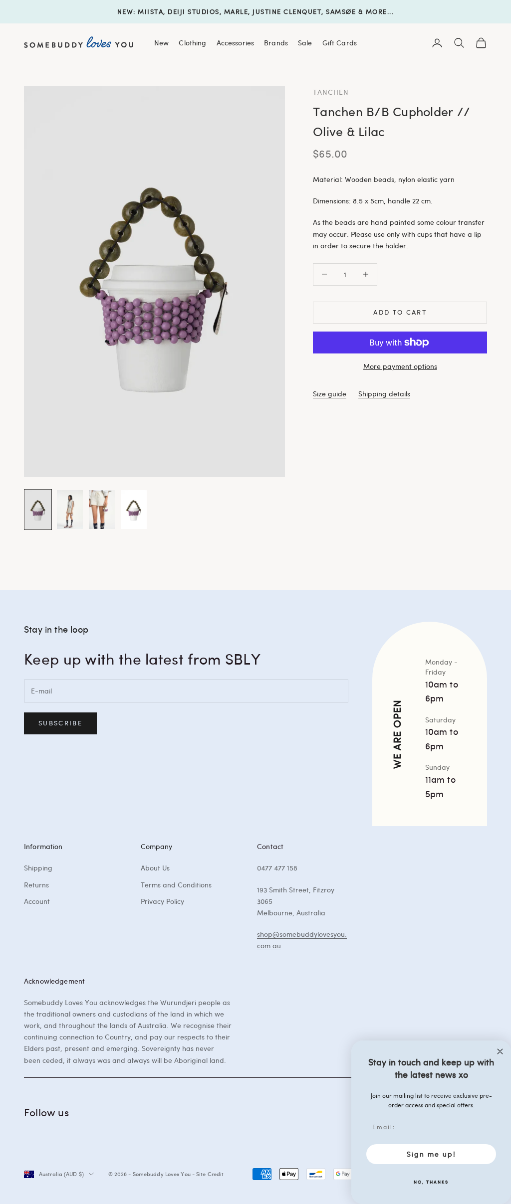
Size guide (329, 393)
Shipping (38, 867)
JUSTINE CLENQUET (287, 11)
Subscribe (60, 722)
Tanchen (331, 92)
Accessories (236, 42)
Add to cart (400, 312)
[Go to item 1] (38, 509)
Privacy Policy (162, 901)
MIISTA (150, 11)
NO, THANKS (431, 1182)
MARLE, (237, 11)
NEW (125, 11)
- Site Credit (208, 1174)
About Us (155, 867)
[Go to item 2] (70, 509)
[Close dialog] (500, 1051)
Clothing (192, 42)
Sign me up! (431, 1154)
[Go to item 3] (102, 509)
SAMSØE (341, 11)
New (161, 42)
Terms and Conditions (176, 884)
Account (37, 901)
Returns (36, 884)
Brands (276, 42)
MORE (376, 11)
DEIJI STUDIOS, (195, 11)
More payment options (400, 366)
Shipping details (384, 393)
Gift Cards (339, 42)
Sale (305, 42)
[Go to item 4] (134, 509)
